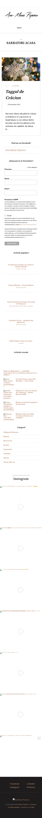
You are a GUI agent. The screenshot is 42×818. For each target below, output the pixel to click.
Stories (16, 86)
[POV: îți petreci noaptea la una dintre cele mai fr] (21, 714)
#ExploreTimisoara (15, 306)
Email (7, 189)
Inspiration (8, 449)
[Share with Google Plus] (15, 108)
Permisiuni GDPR (11, 199)
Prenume (8, 169)
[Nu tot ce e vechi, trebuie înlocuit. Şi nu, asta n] (21, 631)
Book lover (8, 441)
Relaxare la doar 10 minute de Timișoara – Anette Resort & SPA (26, 392)
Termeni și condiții (27, 807)
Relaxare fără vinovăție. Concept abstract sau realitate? (25, 416)
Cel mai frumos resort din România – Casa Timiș (26, 380)
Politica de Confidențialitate (28, 224)
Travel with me (21, 269)
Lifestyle (7, 453)
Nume (7, 178)
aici (25, 237)
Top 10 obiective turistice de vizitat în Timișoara (21, 303)
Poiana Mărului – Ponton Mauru (21, 285)
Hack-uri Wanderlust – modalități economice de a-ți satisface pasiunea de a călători (20, 373)
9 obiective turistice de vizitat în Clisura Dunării (21, 266)
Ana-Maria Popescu (15, 150)
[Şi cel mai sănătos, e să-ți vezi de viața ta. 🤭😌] (21, 507)
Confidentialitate (14, 807)
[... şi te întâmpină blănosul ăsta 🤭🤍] (21, 590)
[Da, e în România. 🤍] (21, 673)
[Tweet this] (12, 108)
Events (6, 445)
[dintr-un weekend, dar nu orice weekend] (21, 756)
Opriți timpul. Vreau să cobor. (21, 341)
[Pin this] (19, 108)
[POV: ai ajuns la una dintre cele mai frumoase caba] (21, 548)
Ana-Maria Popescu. (22, 804)
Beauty (6, 436)
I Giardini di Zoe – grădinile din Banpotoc (21, 321)
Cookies (33, 804)
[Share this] (8, 108)
